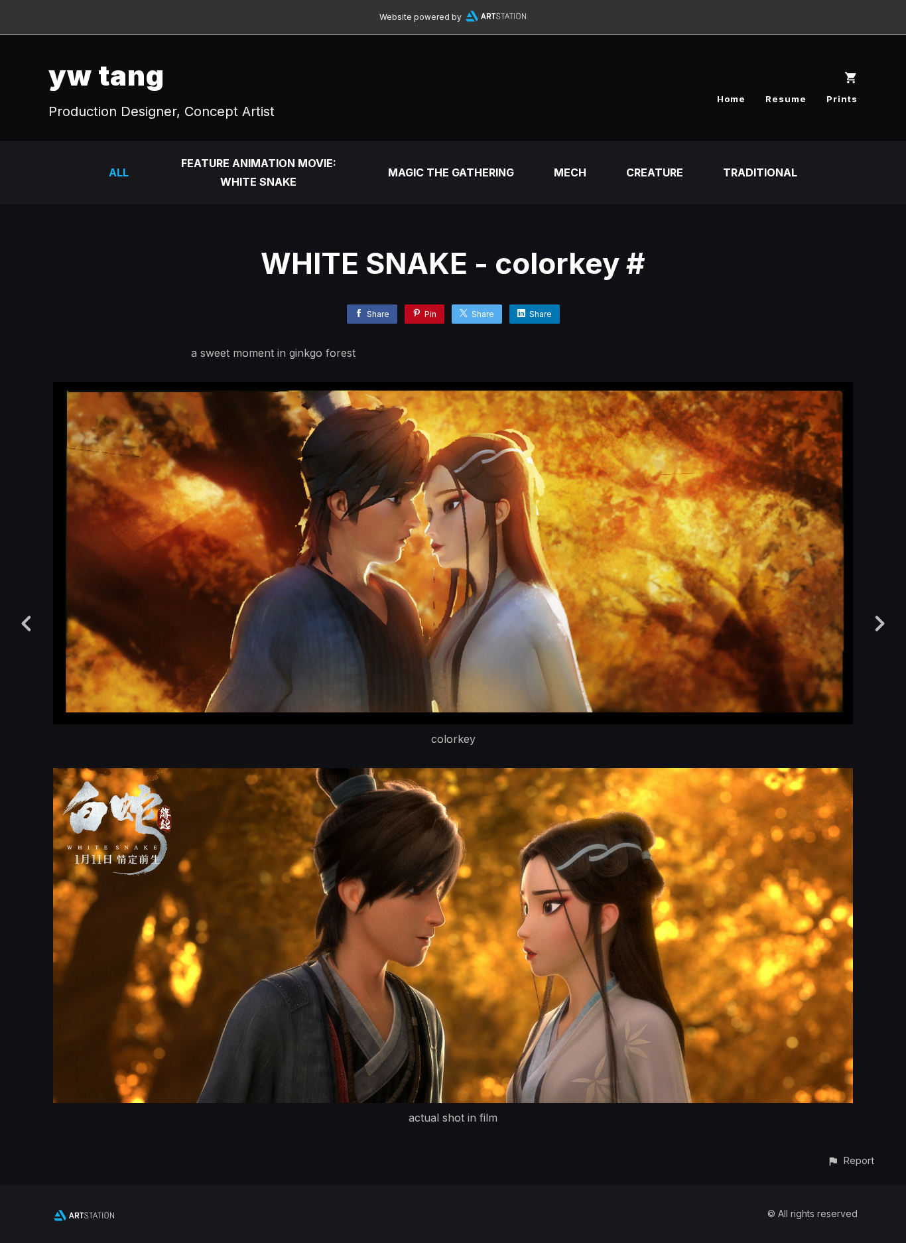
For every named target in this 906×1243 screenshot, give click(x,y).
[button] (850, 1160)
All (119, 172)
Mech (570, 172)
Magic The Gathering (451, 172)
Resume (786, 99)
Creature (654, 172)
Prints (842, 99)
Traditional (760, 172)
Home (731, 99)
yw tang (106, 75)
